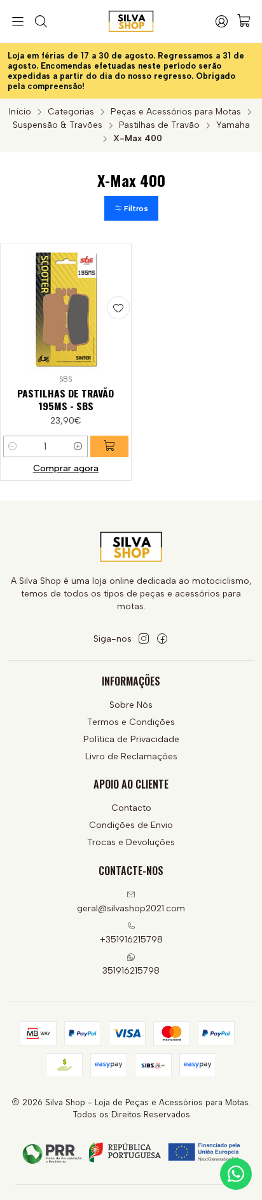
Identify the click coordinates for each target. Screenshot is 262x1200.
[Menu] (18, 21)
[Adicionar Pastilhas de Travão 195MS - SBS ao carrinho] (109, 446)
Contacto (131, 808)
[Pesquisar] (40, 21)
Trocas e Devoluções (131, 842)
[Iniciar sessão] (221, 21)
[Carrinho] (244, 21)
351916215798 (131, 970)
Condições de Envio (131, 825)
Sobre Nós (131, 705)
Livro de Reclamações (131, 756)
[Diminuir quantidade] (13, 446)
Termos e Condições (131, 722)
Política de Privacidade (131, 739)
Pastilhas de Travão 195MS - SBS (65, 400)
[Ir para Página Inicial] (131, 21)
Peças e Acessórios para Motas (176, 111)
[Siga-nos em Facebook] (162, 638)
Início (20, 111)
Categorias (71, 111)
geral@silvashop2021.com (131, 908)
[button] (131, 208)
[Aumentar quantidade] (78, 446)
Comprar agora (66, 468)
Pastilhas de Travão (159, 125)
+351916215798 (131, 939)
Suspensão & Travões (57, 125)
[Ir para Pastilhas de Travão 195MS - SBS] (65, 309)
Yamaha (233, 125)
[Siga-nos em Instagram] (143, 638)
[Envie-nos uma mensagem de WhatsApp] (236, 1174)
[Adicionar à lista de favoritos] (118, 307)
